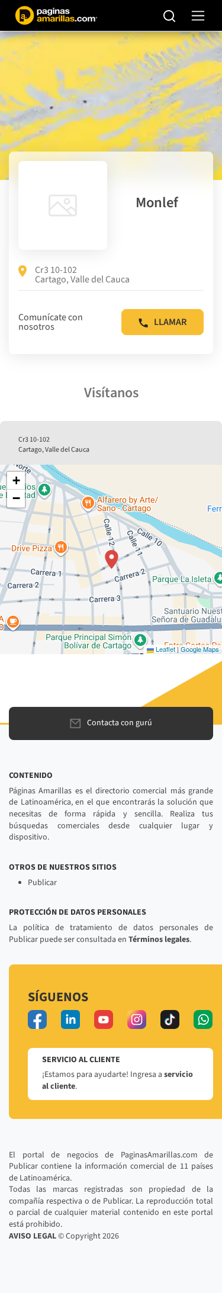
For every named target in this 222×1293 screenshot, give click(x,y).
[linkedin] (70, 1019)
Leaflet (164, 649)
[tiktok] (169, 1019)
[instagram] (136, 1019)
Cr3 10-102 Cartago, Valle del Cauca (82, 274)
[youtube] (103, 1019)
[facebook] (37, 1019)
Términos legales (158, 939)
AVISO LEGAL (32, 1236)
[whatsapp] (203, 1019)
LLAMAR (170, 322)
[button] (111, 559)
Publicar (42, 883)
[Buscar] (169, 15)
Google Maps (200, 649)
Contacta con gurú (119, 723)
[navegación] (198, 15)
